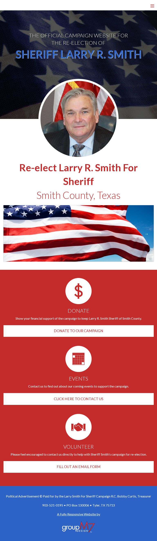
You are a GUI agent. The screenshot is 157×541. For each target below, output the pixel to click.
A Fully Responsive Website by (78, 514)
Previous (11, 233)
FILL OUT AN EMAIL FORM (79, 467)
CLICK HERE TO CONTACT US (78, 399)
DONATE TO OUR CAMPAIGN (78, 331)
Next (147, 233)
